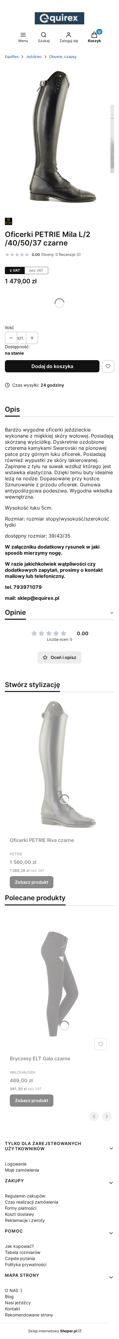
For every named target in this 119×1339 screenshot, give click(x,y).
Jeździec (34, 56)
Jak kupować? (19, 1246)
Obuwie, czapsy (63, 56)
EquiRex (12, 56)
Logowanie (16, 1163)
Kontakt (12, 1308)
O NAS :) (13, 1290)
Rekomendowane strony (29, 1314)
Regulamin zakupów (25, 1195)
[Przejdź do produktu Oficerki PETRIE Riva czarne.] (59, 765)
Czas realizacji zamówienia (31, 1202)
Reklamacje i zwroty (25, 1220)
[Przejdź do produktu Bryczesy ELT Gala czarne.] (59, 984)
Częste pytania (20, 1258)
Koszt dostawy (19, 1214)
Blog (9, 1296)
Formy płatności (20, 1208)
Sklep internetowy (52, 1331)
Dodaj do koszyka (52, 366)
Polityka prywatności (25, 1264)
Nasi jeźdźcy (18, 1302)
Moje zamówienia (22, 1170)
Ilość (9, 327)
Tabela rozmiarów (22, 1252)
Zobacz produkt (31, 882)
